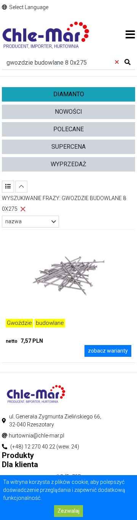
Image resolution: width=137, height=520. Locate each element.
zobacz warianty (108, 351)
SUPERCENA (68, 146)
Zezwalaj (68, 511)
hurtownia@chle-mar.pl (36, 436)
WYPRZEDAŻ (68, 164)
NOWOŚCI (68, 111)
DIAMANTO (68, 94)
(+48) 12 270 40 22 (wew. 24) (44, 447)
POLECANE (68, 129)
